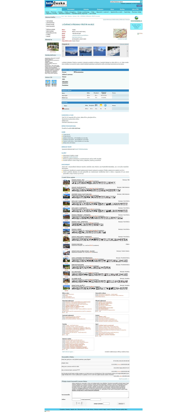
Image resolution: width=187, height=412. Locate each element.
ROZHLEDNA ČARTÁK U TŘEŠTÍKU (71, 316)
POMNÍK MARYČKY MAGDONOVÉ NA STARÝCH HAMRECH (76, 311)
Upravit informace (107, 19)
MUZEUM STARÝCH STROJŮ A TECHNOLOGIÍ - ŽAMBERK (52, 70)
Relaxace (100, 9)
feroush (119, 364)
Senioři (48, 36)
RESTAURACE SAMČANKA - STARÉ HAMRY (107, 294)
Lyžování (75, 16)
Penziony (53, 12)
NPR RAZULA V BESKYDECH (103, 305)
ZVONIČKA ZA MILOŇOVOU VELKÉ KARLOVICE (74, 303)
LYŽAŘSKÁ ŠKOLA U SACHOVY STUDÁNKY (73, 343)
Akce (112, 9)
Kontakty (68, 409)
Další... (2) (65, 312)
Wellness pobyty (50, 29)
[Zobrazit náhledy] (124, 44)
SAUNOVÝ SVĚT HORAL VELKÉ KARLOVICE (73, 341)
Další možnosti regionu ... (68, 351)
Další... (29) (98, 335)
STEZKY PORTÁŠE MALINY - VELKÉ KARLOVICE (74, 332)
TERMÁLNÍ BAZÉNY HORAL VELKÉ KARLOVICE (107, 327)
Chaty (92, 12)
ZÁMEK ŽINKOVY (49, 59)
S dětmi (48, 34)
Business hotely (136, 12)
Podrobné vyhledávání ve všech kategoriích (131, 3)
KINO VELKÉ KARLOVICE (102, 317)
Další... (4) (65, 349)
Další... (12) (65, 334)
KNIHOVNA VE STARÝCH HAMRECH (105, 318)
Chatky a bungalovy (70, 12)
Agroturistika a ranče (116, 12)
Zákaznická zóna (82, 409)
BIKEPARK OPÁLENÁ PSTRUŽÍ (52, 58)
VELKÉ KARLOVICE (68, 294)
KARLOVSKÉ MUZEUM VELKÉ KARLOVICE (106, 320)
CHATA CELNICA (73, 157)
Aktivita (86, 9)
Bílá (78, 16)
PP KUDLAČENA (101, 306)
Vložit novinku (115, 19)
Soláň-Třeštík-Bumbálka (81, 149)
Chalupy (60, 12)
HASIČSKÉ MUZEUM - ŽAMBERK (52, 68)
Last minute (92, 13)
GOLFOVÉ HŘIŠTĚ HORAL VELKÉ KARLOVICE (107, 332)
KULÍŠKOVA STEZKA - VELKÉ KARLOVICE (72, 326)
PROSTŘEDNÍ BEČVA (68, 297)
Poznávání (70, 9)
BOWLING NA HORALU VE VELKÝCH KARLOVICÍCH (108, 328)
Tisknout (127, 19)
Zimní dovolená (50, 26)
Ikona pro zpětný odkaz (121, 409)
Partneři (113, 409)
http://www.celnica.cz (77, 37)
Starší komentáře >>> (124, 378)
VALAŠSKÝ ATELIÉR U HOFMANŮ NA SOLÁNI (107, 321)
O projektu (62, 409)
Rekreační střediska (64, 13)
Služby (122, 9)
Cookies (109, 409)
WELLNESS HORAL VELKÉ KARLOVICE (72, 340)
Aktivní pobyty (50, 31)
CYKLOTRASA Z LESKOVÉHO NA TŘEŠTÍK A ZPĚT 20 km (76, 327)
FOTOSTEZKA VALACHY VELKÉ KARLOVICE (73, 330)
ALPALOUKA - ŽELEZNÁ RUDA (52, 65)
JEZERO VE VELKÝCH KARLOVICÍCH (105, 310)
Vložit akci (122, 19)
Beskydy (70, 16)
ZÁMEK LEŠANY (49, 62)
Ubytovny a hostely (51, 13)
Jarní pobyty (49, 21)
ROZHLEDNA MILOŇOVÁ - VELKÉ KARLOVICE (73, 318)
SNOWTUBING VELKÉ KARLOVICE (105, 333)
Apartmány (127, 12)
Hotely (47, 12)
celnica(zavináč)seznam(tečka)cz (80, 35)
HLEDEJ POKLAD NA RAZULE (70, 331)
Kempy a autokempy (83, 12)
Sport (66, 16)
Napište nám (74, 409)
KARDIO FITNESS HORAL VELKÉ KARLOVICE (107, 326)
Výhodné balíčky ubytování (79, 13)
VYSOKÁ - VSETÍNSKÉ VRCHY (70, 325)
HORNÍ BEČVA (67, 296)
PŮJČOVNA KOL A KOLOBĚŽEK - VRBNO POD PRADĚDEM (52, 67)
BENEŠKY (66, 333)
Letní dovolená (50, 22)
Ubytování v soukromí (102, 12)
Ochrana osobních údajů (100, 409)
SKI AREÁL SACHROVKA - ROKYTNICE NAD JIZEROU (51, 73)
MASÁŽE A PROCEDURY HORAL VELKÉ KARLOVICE (75, 342)
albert (121, 376)
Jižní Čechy (53, 51)
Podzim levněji (50, 24)
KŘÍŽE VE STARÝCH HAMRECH (70, 307)
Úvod (62, 16)
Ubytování (53, 9)
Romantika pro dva (51, 33)
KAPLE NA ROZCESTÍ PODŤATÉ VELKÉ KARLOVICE (75, 304)
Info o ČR (135, 9)
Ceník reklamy (89, 409)
